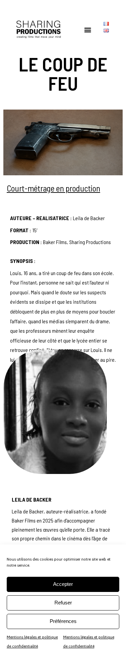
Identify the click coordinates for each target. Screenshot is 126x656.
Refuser (63, 602)
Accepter (63, 584)
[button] (87, 29)
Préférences (63, 621)
